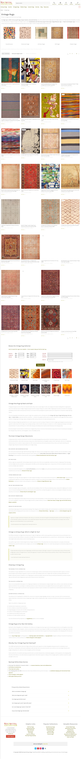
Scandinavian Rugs (50, 727)
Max (28, 353)
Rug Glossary (70, 729)
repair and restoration (38, 635)
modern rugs (11, 545)
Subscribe (45, 743)
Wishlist (65, 4)
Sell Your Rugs (30, 727)
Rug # (44, 359)
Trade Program (77, 4)
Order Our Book (70, 737)
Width (10, 353)
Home (2, 10)
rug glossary (29, 618)
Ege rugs (52, 510)
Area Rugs (30, 732)
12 (76, 53)
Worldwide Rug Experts (70, 735)
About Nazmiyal (30, 729)
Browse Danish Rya (43, 510)
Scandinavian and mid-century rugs (37, 21)
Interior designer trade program (16, 674)
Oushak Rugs (50, 731)
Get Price (3, 88)
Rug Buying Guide (31, 728)
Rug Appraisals (70, 731)
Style (44, 355)
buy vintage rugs (16, 635)
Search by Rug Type (70, 732)
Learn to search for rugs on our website (17, 349)
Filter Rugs (6, 53)
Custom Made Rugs (70, 727)
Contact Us (54, 4)
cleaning (31, 635)
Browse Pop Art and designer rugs (28, 491)
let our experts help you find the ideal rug (37, 349)
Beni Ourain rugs (61, 477)
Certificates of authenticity (15, 667)
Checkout (71, 4)
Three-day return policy (14, 669)
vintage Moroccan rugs (56, 21)
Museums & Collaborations (70, 734)
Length (11, 355)
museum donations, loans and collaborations (41, 665)
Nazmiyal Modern (50, 728)
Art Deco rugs (48, 21)
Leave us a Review (30, 734)
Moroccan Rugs (50, 732)
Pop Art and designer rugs (69, 21)
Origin (44, 356)
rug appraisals (49, 635)
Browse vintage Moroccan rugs (44, 481)
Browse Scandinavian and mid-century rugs (46, 455)
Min (16, 353)
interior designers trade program (33, 637)
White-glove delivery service (15, 676)
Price (10, 357)
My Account (60, 4)
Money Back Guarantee (70, 728)
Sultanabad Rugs (50, 729)
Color (44, 353)
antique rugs (40, 543)
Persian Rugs (50, 734)
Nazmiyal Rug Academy (30, 735)
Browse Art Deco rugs (27, 470)
